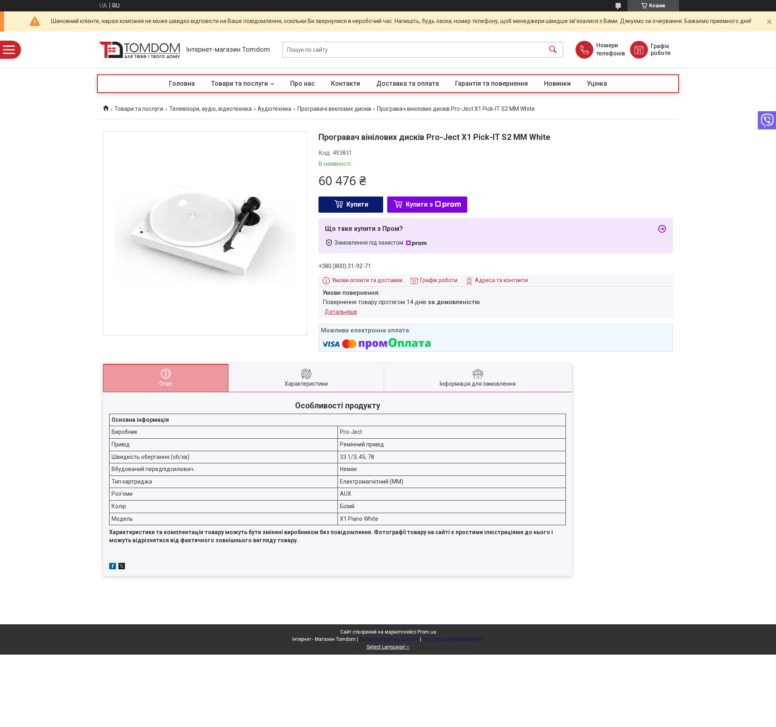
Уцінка (597, 83)
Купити (357, 204)
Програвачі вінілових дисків (334, 109)
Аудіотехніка (274, 109)
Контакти (345, 83)
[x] (121, 567)
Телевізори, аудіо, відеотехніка (210, 109)
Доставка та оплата (407, 83)
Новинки (557, 83)
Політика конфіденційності (453, 639)
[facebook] (112, 567)
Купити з (419, 204)
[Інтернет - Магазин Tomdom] (139, 50)
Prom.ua (427, 632)
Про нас (302, 83)
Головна (182, 83)
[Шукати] (553, 49)
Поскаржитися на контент (389, 639)
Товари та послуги (239, 83)
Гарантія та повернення (491, 83)
